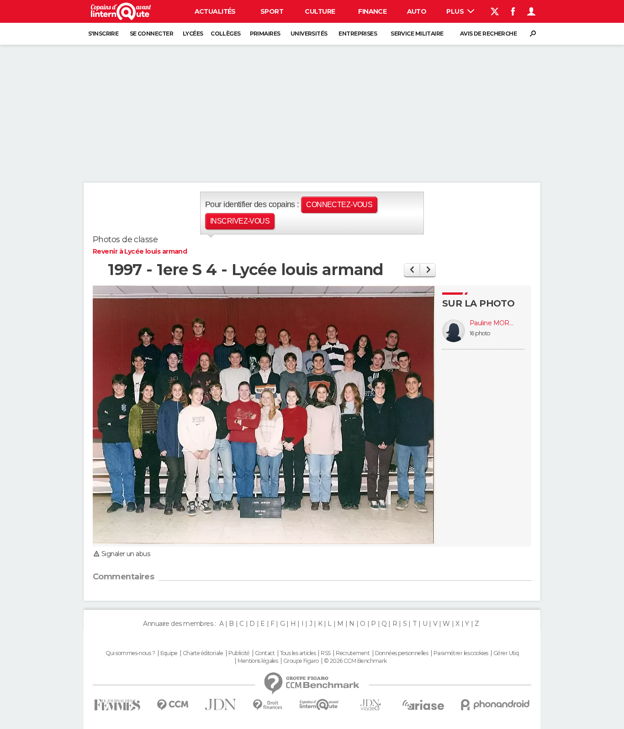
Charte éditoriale (203, 653)
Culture (320, 11)
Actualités (215, 11)
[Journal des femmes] (117, 705)
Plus (455, 11)
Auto (417, 11)
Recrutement (353, 653)
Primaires (265, 33)
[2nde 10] (428, 269)
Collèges (226, 33)
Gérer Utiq (505, 653)
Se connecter (151, 33)
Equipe (169, 653)
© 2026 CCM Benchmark (355, 661)
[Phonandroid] (495, 704)
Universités (309, 33)
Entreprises (357, 33)
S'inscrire (103, 33)
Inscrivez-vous (240, 221)
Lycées (193, 33)
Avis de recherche (488, 33)
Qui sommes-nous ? (130, 653)
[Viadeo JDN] (370, 705)
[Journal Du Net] (221, 704)
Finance (372, 11)
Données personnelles (401, 653)
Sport (271, 11)
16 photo (480, 333)
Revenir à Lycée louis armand (140, 251)
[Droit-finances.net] (268, 705)
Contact (265, 653)
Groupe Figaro (301, 661)
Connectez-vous (339, 204)
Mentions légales (258, 661)
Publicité (239, 653)
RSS (325, 653)
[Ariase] (423, 705)
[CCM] (172, 705)
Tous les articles (298, 653)
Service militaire (417, 33)
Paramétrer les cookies (461, 653)
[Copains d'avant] (319, 704)
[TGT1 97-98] (412, 269)
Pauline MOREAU (492, 323)
